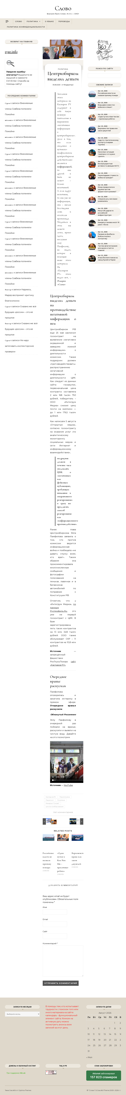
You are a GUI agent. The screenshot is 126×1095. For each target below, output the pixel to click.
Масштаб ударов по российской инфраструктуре (106, 213)
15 (115, 1034)
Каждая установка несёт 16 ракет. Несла (108, 223)
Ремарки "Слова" (52, 803)
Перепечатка (65, 797)
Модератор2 (68, 85)
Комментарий (50, 943)
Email (45, 919)
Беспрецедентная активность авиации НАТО (108, 165)
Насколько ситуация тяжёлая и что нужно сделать (106, 154)
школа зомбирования (54, 806)
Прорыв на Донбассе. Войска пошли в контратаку (106, 236)
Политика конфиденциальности (26, 27)
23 (121, 1040)
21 (110, 1040)
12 (99, 1034)
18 (94, 1040)
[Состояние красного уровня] (48, 821)
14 (110, 1034)
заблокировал (103, 1076)
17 (89, 1040)
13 (105, 1034)
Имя (45, 907)
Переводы (64, 21)
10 (89, 1034)
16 (121, 1034)
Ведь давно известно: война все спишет (106, 106)
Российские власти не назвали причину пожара (48, 860)
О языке (49, 21)
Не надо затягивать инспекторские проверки (19, 346)
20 (105, 1040)
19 (99, 1040)
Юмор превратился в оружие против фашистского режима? (107, 189)
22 (115, 1040)
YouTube (68, 785)
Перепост (50, 800)
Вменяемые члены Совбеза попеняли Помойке (19, 109)
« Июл (89, 1057)
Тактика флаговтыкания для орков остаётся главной (107, 248)
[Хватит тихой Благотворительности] (77, 821)
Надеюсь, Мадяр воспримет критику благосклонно (19, 295)
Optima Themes (24, 1090)
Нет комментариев (63, 812)
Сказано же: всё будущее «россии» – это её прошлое (20, 312)
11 (93, 1034)
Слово (63, 8)
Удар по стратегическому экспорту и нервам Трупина (108, 142)
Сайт (45, 931)
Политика (32, 21)
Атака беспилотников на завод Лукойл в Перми (108, 259)
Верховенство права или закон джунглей (108, 129)
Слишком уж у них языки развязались (107, 200)
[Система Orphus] (11, 66)
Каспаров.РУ (51, 797)
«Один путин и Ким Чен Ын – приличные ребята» (108, 118)
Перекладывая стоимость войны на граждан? (108, 176)
